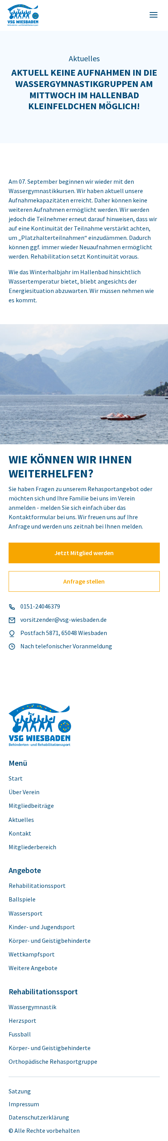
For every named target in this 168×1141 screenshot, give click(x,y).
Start (16, 778)
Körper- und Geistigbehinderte (50, 940)
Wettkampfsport (32, 954)
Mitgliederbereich (32, 847)
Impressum (24, 1104)
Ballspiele (22, 899)
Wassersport (26, 913)
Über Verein (24, 792)
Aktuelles (21, 819)
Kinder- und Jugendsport (42, 927)
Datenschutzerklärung (39, 1117)
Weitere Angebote (33, 968)
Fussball (20, 1034)
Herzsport (22, 1020)
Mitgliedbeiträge (31, 805)
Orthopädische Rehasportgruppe (53, 1061)
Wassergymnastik (32, 1007)
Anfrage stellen (84, 581)
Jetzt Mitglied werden (84, 553)
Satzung (20, 1091)
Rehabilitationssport (37, 885)
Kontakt (20, 833)
